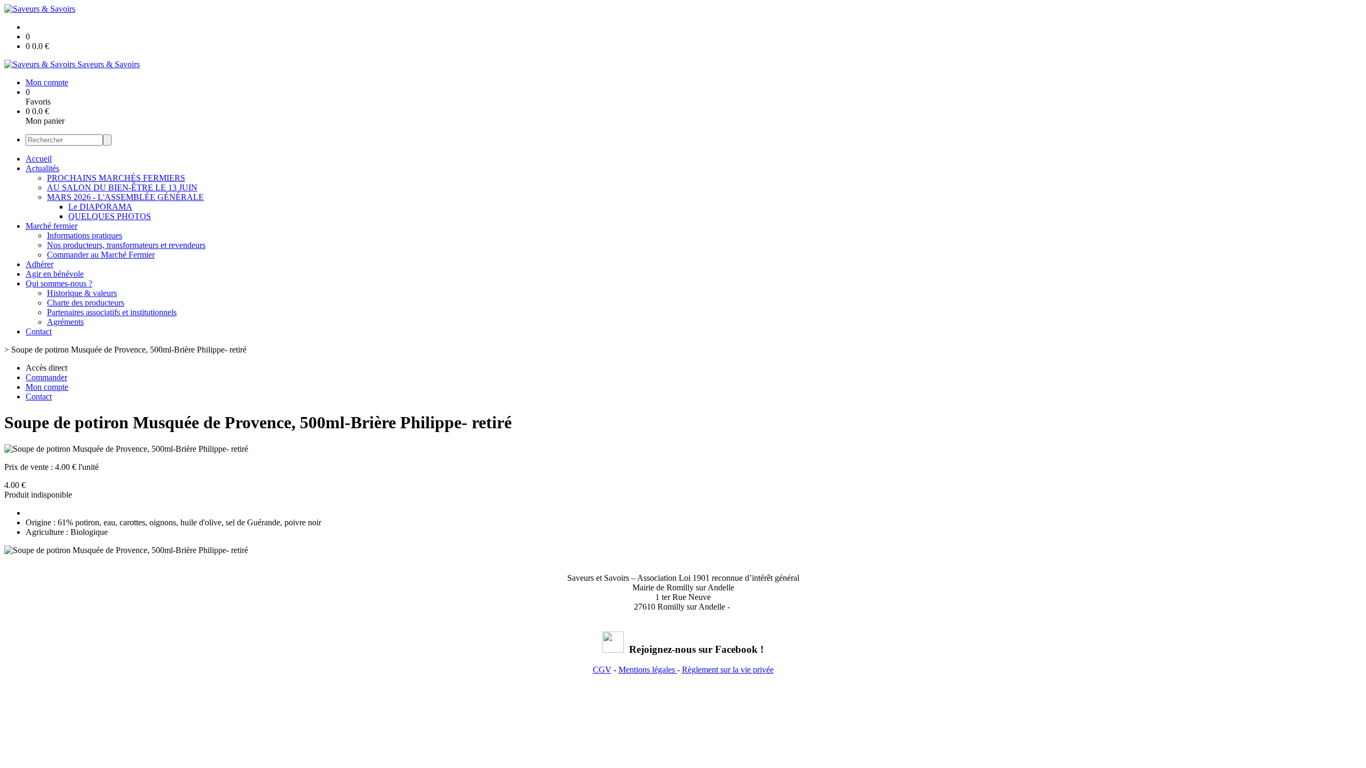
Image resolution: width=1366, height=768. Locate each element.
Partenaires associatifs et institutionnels (112, 312)
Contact (39, 331)
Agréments (65, 321)
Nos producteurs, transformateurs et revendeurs (126, 245)
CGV (602, 669)
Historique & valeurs (82, 293)
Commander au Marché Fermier (101, 254)
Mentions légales (647, 669)
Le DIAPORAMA (100, 206)
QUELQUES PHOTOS (109, 216)
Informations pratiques (84, 235)
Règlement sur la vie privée (728, 669)
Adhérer (39, 264)
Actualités (42, 168)
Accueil (39, 158)
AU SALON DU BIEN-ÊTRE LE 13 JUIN (122, 187)
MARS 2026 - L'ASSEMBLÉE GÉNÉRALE (125, 197)
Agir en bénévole (55, 273)
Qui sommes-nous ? (59, 283)
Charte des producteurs (85, 302)
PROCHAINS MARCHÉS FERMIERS (116, 177)
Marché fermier (51, 225)
